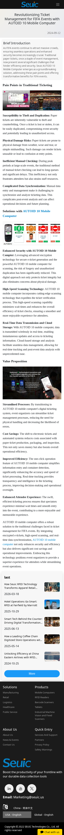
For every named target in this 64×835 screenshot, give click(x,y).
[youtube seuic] (20, 788)
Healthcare (8, 707)
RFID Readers (42, 697)
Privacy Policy (42, 744)
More (32, 673)
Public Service (10, 712)
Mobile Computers (45, 692)
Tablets (38, 707)
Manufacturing (11, 692)
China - (23, 808)
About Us (8, 734)
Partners (39, 739)
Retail (6, 697)
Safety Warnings (43, 749)
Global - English (43, 814)
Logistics (7, 702)
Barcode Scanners (44, 702)
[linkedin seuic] (9, 788)
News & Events (11, 739)
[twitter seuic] (31, 788)
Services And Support (46, 734)
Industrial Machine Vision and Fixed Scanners (45, 715)
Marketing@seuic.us (28, 797)
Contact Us (9, 744)
